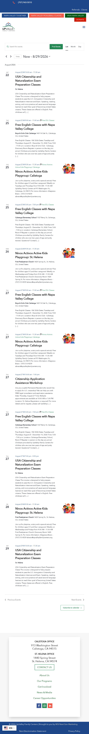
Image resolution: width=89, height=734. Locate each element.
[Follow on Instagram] (44, 705)
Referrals (76, 10)
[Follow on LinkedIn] (50, 705)
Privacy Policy (63, 731)
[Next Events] (10, 56)
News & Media (44, 692)
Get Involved (44, 686)
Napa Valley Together (15, 15)
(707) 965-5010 (25, 2)
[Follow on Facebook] (39, 705)
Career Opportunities (44, 698)
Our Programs (44, 681)
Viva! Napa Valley (75, 15)
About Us (44, 675)
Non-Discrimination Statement (32, 731)
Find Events (56, 47)
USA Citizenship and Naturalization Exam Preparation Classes (28, 80)
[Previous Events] (6, 56)
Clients (84, 10)
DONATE (80, 20)
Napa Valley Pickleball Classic (46, 15)
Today (18, 56)
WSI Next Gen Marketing (66, 724)
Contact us (44, 667)
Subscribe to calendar (71, 608)
